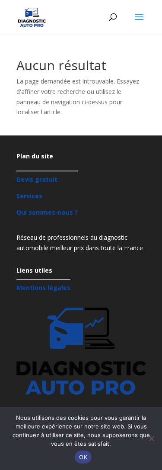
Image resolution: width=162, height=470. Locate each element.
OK (83, 457)
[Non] (151, 438)
